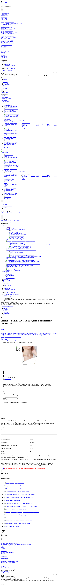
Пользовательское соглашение (8, 562)
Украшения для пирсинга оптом (38, 334)
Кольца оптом (25, 340)
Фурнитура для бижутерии (23, 334)
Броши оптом (4, 340)
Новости (3, 542)
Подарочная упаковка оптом (7, 333)
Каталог (2, 547)
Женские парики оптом (33, 333)
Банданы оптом (13, 334)
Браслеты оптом (11, 340)
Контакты (3, 554)
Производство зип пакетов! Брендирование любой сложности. (16, 544)
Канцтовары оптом (36, 335)
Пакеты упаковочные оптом (16, 243)
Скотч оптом (18, 337)
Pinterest (5, 85)
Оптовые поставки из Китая (7, 552)
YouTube (5, 82)
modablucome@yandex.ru (7, 70)
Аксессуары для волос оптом (16, 252)
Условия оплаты (4, 558)
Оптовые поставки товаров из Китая (9, 543)
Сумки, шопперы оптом (9, 337)
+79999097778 (4, 57)
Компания (3, 548)
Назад (9, 227)
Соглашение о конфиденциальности (9, 561)
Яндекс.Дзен (6, 84)
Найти (2, 584)
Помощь (3, 563)
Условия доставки (5, 560)
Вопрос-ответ (4, 568)
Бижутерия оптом (13, 232)
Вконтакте (5, 79)
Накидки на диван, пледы (26, 335)
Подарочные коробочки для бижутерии (10, 546)
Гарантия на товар (5, 567)
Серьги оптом (18, 340)
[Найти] (2, 10)
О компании (4, 551)
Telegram (5, 80)
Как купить (9, 274)
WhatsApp (5, 83)
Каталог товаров (10, 228)
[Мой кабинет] (1, 203)
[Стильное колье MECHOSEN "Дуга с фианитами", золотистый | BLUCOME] (32, 356)
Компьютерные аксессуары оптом (11, 335)
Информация (4, 556)
